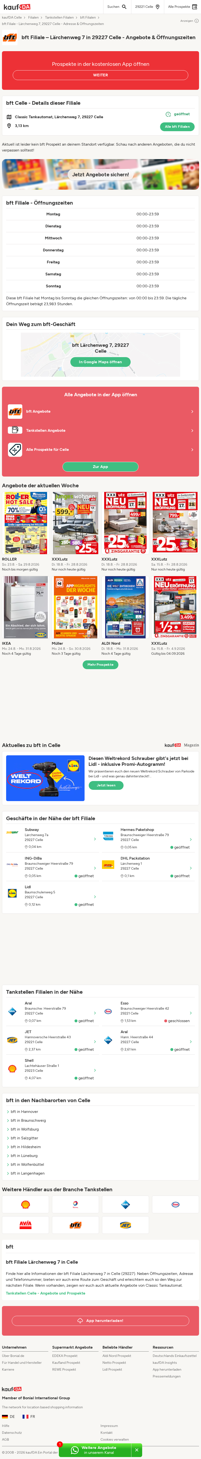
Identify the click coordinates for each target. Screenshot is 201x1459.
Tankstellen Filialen (59, 17)
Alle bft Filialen (177, 127)
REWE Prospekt (64, 1369)
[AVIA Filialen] (25, 1225)
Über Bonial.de (13, 1356)
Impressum (109, 1426)
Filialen (33, 17)
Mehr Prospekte (101, 665)
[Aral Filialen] (125, 1204)
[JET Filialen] (125, 1225)
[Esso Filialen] (175, 1204)
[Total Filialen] (75, 1204)
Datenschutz (12, 1433)
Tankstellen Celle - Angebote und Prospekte (45, 1293)
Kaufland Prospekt (66, 1363)
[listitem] (26, 532)
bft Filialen (88, 17)
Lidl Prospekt (112, 1369)
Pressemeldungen (167, 1376)
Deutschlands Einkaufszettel (175, 1356)
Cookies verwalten (114, 1439)
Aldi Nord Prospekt (116, 1356)
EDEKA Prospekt (64, 1356)
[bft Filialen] (75, 1225)
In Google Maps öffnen (100, 362)
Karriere (8, 1369)
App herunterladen (167, 1369)
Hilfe (5, 1426)
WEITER (100, 75)
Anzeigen (186, 21)
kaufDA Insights (165, 1363)
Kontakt (106, 1433)
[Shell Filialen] (25, 1204)
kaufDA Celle (12, 17)
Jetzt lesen (106, 785)
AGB (5, 1439)
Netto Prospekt (114, 1363)
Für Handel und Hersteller (22, 1363)
